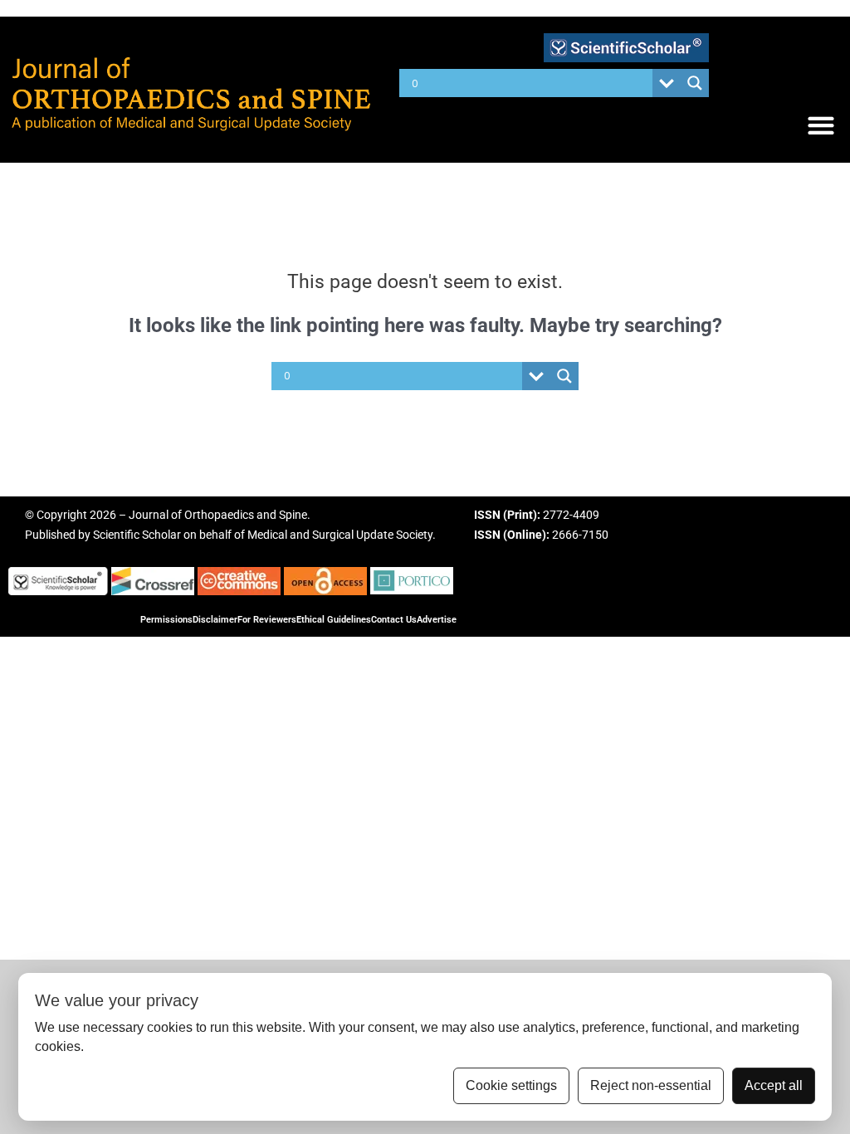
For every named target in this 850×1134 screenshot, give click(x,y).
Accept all (774, 1085)
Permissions (166, 619)
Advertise (437, 619)
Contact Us (394, 619)
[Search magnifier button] (695, 83)
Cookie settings (511, 1085)
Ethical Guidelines (333, 619)
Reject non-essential (650, 1085)
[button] (820, 126)
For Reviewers (266, 619)
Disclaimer (215, 619)
